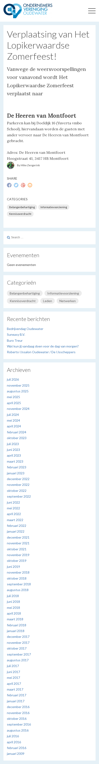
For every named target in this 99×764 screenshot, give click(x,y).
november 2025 (18, 385)
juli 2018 (13, 596)
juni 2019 (13, 567)
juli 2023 (13, 444)
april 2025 (14, 403)
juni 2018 (13, 602)
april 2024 (14, 426)
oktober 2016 (16, 718)
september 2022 (19, 496)
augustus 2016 (18, 730)
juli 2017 (13, 666)
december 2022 (18, 479)
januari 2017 (15, 701)
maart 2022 (15, 520)
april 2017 (14, 683)
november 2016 (18, 713)
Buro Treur (15, 340)
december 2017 (18, 637)
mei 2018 (13, 607)
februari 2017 (16, 695)
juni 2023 (13, 450)
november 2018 (18, 572)
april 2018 (14, 613)
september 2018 (19, 584)
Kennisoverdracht (20, 213)
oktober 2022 (16, 491)
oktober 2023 (16, 438)
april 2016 (14, 742)
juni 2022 (13, 502)
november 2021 (18, 543)
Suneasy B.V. (16, 334)
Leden (47, 301)
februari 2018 (16, 625)
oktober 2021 (16, 549)
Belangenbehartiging (22, 207)
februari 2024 (16, 432)
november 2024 (18, 409)
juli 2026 (13, 379)
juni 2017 (13, 672)
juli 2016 (13, 736)
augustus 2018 (18, 590)
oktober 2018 (16, 578)
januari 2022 (15, 531)
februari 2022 (16, 526)
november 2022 (18, 485)
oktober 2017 (16, 648)
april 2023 (14, 455)
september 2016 (19, 724)
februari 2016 (16, 748)
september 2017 (19, 654)
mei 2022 (13, 508)
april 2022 (14, 514)
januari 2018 (15, 631)
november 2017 (18, 642)
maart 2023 (15, 461)
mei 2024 (13, 420)
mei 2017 (13, 677)
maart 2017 (15, 689)
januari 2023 (15, 473)
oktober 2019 (16, 561)
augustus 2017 (18, 660)
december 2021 (18, 537)
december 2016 (18, 707)
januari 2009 (15, 753)
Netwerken (67, 301)
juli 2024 (13, 415)
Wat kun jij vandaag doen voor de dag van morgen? (43, 346)
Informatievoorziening (54, 207)
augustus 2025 (18, 391)
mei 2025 (13, 397)
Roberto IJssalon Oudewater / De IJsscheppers (41, 352)
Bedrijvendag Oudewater (25, 329)
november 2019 (18, 555)
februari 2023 (16, 467)
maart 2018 (15, 619)
